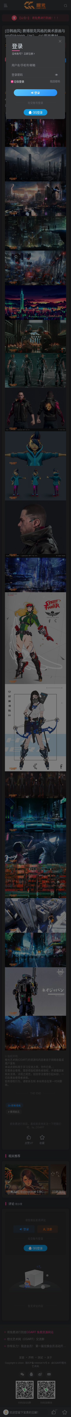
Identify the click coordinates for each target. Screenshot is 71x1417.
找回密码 (55, 81)
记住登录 (19, 81)
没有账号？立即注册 (22, 53)
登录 (37, 93)
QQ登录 (38, 112)
